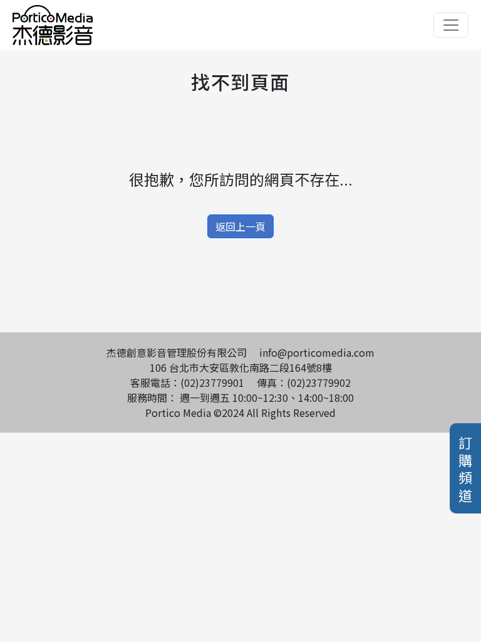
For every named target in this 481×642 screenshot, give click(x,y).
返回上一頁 (240, 226)
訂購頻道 (465, 468)
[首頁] (53, 12)
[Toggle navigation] (450, 25)
